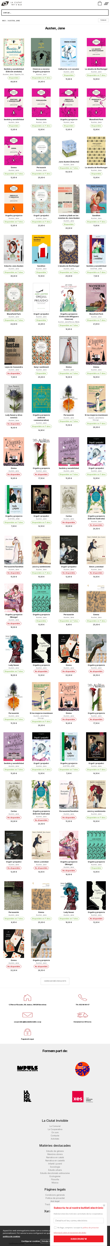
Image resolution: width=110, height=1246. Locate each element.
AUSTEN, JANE (96, 269)
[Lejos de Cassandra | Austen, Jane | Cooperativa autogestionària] (13, 350)
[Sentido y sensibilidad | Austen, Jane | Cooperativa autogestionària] (13, 102)
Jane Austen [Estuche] (69, 162)
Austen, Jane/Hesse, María (68, 322)
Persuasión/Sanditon (13, 567)
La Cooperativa (55, 1129)
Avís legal (55, 1201)
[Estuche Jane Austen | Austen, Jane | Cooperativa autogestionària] (13, 249)
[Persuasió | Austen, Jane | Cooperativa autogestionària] (41, 150)
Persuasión (41, 119)
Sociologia (55, 1167)
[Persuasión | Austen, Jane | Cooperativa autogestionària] (41, 102)
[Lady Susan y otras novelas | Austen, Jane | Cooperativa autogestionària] (13, 398)
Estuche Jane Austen (13, 266)
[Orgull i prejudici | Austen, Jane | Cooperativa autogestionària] (41, 198)
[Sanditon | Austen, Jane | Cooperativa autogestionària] (96, 198)
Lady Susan (14, 665)
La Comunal (55, 1126)
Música (55, 1182)
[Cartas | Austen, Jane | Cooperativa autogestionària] (68, 499)
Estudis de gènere (55, 1151)
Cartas (69, 516)
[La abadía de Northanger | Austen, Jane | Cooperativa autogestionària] (96, 52)
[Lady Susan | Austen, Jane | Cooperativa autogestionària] (13, 648)
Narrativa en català (55, 1157)
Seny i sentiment (41, 367)
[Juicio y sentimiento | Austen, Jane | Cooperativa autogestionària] (41, 550)
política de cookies (11, 1236)
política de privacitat (91, 1227)
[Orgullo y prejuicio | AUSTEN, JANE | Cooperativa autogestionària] (13, 499)
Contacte (55, 1135)
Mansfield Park (96, 119)
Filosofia (55, 1179)
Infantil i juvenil (55, 1163)
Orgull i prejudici (41, 215)
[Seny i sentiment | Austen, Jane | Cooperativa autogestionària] (41, 350)
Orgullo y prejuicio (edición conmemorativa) (41, 417)
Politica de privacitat (55, 1198)
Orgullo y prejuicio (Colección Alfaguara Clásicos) (69, 316)
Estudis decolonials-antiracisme (55, 1173)
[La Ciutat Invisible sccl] (11, 4)
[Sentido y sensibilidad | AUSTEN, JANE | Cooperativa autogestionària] (96, 249)
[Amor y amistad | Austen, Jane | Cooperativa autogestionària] (96, 550)
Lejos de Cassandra (14, 367)
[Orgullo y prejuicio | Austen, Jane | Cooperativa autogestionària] (68, 102)
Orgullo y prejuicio (68, 119)
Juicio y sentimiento (41, 567)
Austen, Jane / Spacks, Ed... (14, 74)
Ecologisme (55, 1176)
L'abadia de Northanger (68, 266)
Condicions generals (55, 1195)
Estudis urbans (55, 1170)
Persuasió (41, 167)
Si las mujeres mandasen (96, 415)
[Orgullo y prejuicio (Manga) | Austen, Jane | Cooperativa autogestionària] (13, 598)
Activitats (55, 1138)
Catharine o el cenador (68, 69)
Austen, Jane (41, 74)
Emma (14, 167)
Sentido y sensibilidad (14, 119)
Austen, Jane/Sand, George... (96, 419)
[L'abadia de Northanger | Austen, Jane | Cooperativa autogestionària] (68, 249)
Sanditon (96, 215)
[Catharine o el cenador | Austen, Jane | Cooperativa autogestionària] (68, 52)
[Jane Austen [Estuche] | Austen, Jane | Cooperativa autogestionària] (68, 147)
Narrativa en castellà (55, 1160)
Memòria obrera (55, 1154)
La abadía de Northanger (96, 69)
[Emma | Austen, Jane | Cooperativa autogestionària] (13, 150)
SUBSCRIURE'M (79, 1239)
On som (55, 1132)
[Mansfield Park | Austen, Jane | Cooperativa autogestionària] (96, 102)
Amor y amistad (96, 567)
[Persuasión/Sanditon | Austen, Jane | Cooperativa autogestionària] (13, 550)
